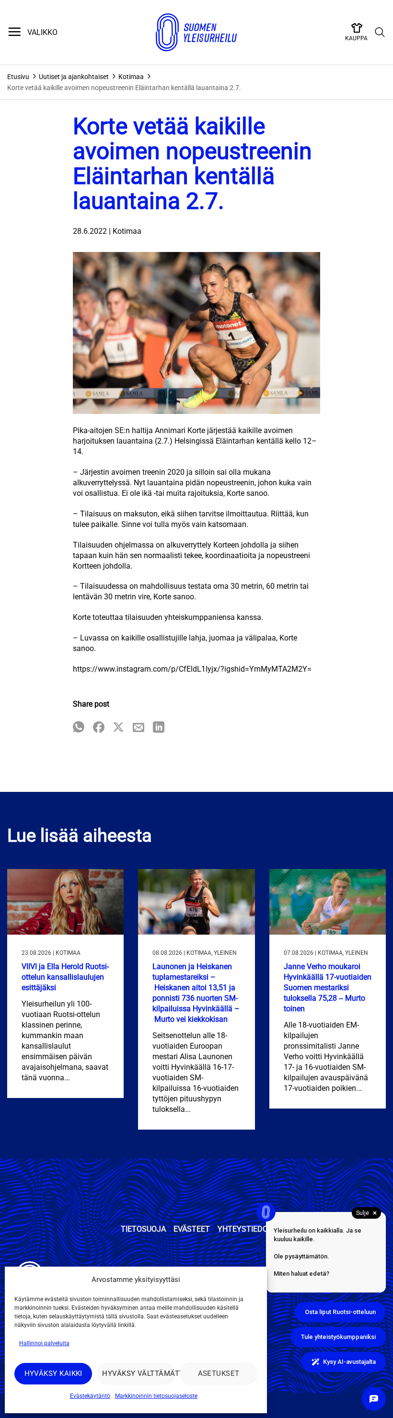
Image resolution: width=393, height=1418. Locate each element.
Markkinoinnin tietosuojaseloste (156, 1396)
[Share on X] (118, 727)
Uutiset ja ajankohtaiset (74, 76)
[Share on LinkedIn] (158, 727)
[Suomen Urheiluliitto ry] (196, 33)
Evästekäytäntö (90, 1396)
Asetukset (219, 1373)
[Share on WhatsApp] (78, 727)
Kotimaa (131, 76)
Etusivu (18, 76)
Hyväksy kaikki (53, 1373)
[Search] (380, 32)
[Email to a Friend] (138, 727)
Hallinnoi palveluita (44, 1343)
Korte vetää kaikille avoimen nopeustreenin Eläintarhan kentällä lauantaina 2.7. (124, 87)
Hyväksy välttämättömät (138, 1373)
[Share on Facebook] (98, 727)
